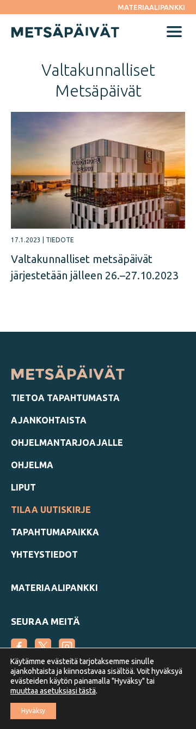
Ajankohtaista (49, 420)
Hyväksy (33, 710)
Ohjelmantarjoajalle (67, 442)
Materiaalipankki (151, 7)
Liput (23, 487)
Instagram (67, 646)
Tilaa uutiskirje (51, 510)
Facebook (19, 646)
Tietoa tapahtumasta (65, 398)
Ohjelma (32, 465)
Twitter (43, 646)
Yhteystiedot (44, 554)
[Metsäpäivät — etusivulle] (68, 377)
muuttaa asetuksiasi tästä (53, 690)
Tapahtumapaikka (55, 532)
